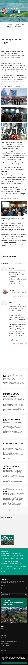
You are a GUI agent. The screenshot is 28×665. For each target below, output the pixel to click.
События (9, 26)
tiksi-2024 (20, 568)
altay (17, 553)
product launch (18, 566)
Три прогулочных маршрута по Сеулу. (13, 490)
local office (4, 561)
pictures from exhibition (7, 566)
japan (13, 560)
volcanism (21, 570)
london (10, 561)
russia (3, 568)
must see (23, 563)
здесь (13, 659)
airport (12, 553)
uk (16, 570)
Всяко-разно (10, 24)
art (20, 553)
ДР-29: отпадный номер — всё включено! (12, 375)
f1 (8, 558)
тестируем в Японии (10, 242)
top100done (9, 570)
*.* (3, 24)
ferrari (12, 558)
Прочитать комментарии (10, 256)
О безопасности (20, 24)
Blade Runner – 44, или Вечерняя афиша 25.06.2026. (13, 444)
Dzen (14, 11)
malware (16, 561)
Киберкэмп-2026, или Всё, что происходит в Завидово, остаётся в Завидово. (12, 395)
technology (14, 568)
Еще (14, 510)
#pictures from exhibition (16, 33)
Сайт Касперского (5, 645)
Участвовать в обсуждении (20, 286)
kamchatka (18, 560)
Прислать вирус (5, 643)
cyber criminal (17, 556)
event (23, 556)
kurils (23, 560)
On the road (17, 26)
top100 (3, 570)
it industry (8, 560)
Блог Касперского (5, 648)
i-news (16, 558)
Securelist (4, 171)
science (8, 568)
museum (18, 563)
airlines (8, 553)
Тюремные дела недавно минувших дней (11, 467)
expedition (4, 558)
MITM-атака (18, 164)
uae (14, 570)
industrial (21, 558)
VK (12, 11)
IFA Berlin (13, 50)
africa (3, 553)
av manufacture (11, 555)
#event (3, 33)
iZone (22, 77)
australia (4, 555)
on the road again (10, 565)
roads (24, 566)
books (18, 555)
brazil (22, 555)
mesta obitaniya (5, 563)
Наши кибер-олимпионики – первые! (12, 419)
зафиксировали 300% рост (8, 152)
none (3, 565)
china (3, 556)
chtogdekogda (9, 556)
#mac (8, 33)
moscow (12, 563)
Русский (22, 1)
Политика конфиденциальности (9, 641)
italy (3, 560)
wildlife (3, 571)
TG (9, 11)
